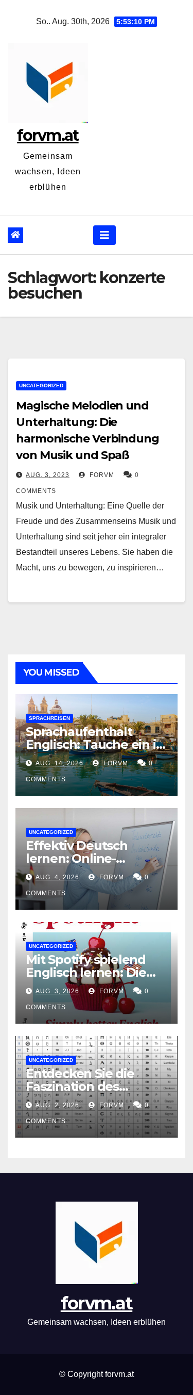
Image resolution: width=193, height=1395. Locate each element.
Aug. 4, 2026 (57, 877)
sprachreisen (49, 718)
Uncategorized (41, 385)
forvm (100, 475)
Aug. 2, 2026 (57, 1105)
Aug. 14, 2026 (59, 763)
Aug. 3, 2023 (47, 475)
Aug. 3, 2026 (57, 991)
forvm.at (47, 135)
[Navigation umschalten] (104, 235)
